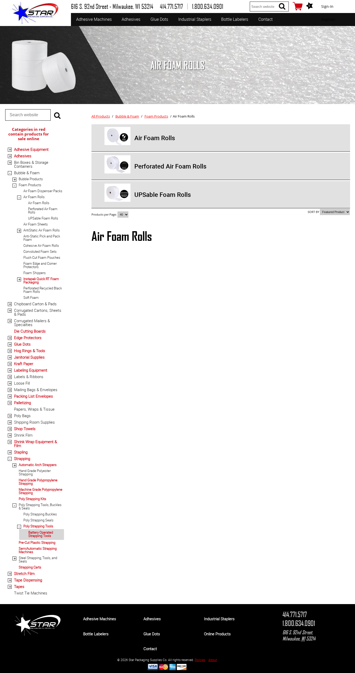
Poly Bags (22, 415)
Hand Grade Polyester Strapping (35, 472)
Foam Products (30, 185)
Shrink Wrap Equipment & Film (35, 443)
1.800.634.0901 (298, 623)
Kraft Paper (23, 363)
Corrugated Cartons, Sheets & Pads (37, 312)
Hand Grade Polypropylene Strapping (38, 482)
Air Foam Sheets (35, 224)
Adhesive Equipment (31, 149)
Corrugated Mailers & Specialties (32, 322)
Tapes (19, 586)
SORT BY (313, 212)
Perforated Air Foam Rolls (42, 210)
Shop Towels (25, 428)
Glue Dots (159, 19)
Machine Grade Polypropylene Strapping (40, 491)
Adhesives (131, 19)
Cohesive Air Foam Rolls (41, 245)
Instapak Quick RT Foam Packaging (41, 280)
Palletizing (22, 402)
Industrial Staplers (194, 19)
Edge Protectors (28, 337)
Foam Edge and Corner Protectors (40, 265)
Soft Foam (31, 297)
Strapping (22, 458)
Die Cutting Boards (30, 331)
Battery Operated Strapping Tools (40, 534)
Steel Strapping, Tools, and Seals (38, 559)
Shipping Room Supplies (34, 422)
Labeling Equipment (30, 370)
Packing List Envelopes (33, 396)
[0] (298, 6)
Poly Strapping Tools (38, 526)
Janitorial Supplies (29, 357)
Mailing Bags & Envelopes (35, 389)
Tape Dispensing (28, 580)
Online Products (217, 633)
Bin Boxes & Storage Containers (31, 164)
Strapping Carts (30, 567)
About (212, 660)
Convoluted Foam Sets (40, 251)
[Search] (281, 6)
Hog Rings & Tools (29, 350)
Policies (200, 660)
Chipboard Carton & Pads (35, 303)
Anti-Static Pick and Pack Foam (41, 238)
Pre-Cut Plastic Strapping (37, 542)
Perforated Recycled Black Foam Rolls (42, 290)
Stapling (21, 452)
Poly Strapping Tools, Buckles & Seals (40, 506)
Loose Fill (22, 383)
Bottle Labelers (234, 19)
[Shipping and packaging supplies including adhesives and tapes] (38, 634)
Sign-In (327, 6)
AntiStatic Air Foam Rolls (41, 230)
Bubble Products (31, 179)
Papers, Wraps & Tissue (34, 409)
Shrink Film (23, 435)
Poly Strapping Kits (32, 498)
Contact (265, 19)
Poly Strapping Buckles (40, 514)
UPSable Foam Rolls (43, 218)
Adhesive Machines (94, 19)
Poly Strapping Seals (38, 520)
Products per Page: (104, 214)
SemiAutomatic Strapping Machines (38, 550)
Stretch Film (24, 573)
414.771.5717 (294, 614)
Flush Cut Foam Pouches (41, 257)
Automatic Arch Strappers (38, 464)
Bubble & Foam (27, 172)
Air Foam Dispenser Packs (42, 191)
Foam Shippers (34, 272)
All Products (100, 116)
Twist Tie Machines (30, 593)
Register (328, 19)
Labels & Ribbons (28, 376)
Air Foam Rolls (34, 197)
